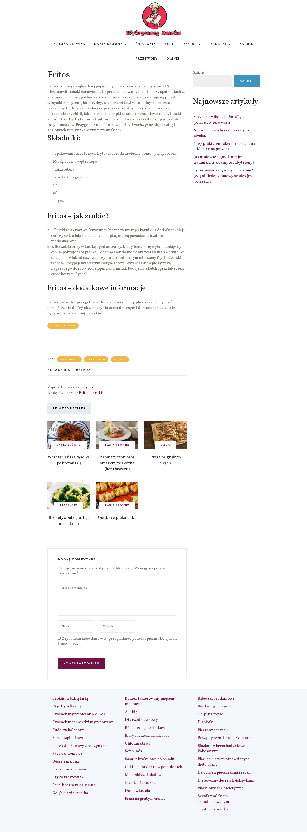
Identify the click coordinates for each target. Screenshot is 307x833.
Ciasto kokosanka (213, 809)
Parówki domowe (67, 753)
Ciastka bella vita (66, 706)
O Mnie (173, 59)
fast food (96, 359)
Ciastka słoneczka (140, 783)
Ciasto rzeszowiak (67, 777)
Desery (189, 44)
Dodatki (218, 44)
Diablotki (205, 722)
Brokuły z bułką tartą (70, 698)
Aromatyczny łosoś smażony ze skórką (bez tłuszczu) (117, 463)
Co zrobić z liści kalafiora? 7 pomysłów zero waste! (218, 119)
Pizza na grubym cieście (165, 460)
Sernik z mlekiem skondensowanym (213, 799)
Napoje (246, 44)
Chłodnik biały (138, 743)
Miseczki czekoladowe (144, 775)
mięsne (120, 359)
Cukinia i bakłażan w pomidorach (153, 767)
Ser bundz (133, 751)
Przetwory (147, 59)
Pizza (165, 445)
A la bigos (133, 712)
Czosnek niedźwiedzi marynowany (82, 722)
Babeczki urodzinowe (216, 698)
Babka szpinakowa (68, 738)
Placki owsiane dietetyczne (220, 788)
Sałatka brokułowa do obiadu (149, 759)
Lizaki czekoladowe (69, 769)
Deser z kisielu (137, 790)
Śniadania (146, 44)
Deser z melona (65, 761)
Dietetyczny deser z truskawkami (226, 780)
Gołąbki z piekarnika (117, 517)
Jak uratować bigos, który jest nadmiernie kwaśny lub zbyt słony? (224, 159)
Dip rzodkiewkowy (141, 720)
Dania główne (108, 44)
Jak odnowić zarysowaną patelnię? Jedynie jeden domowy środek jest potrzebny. (223, 176)
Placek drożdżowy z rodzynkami (80, 746)
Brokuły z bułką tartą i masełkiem (69, 520)
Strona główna (70, 44)
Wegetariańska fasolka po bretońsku (69, 460)
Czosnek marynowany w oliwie (79, 714)
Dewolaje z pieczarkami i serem (225, 772)
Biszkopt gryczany (213, 706)
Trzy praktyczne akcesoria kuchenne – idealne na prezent (225, 146)
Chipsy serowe (210, 714)
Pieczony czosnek (213, 730)
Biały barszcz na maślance (147, 735)
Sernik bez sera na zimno (73, 785)
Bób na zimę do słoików (145, 727)
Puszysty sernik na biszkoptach (224, 738)
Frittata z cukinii (93, 393)
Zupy (169, 44)
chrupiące (69, 359)
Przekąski (68, 505)
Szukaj (198, 72)
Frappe (87, 387)
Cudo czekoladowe (68, 730)
